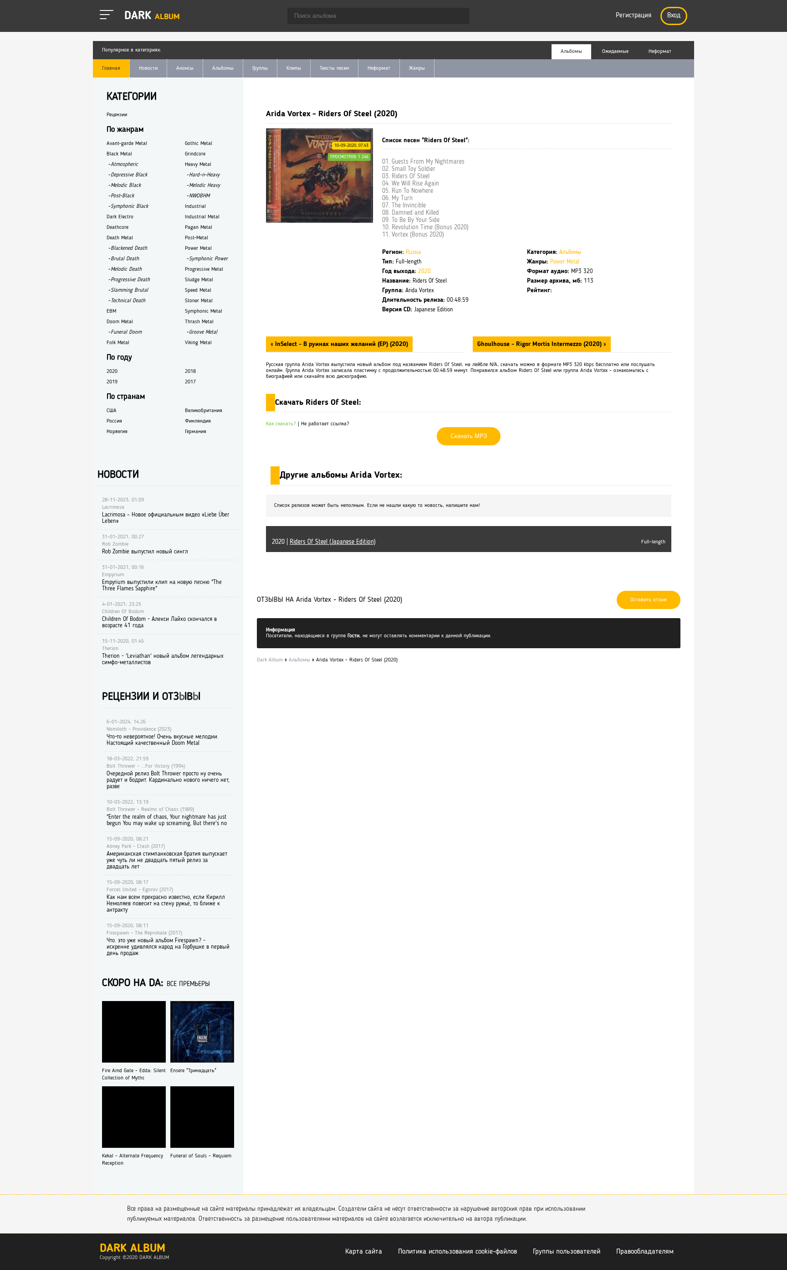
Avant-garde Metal (127, 143)
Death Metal (120, 238)
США (112, 410)
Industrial (195, 206)
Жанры (417, 68)
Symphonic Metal (203, 311)
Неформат (379, 68)
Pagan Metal (198, 227)
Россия (114, 421)
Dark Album (132, 1249)
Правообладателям (645, 1251)
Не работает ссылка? (325, 424)
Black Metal (119, 154)
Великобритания (203, 410)
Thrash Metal (199, 322)
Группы (260, 68)
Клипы (293, 68)
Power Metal (564, 262)
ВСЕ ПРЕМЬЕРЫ (188, 984)
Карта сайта (363, 1251)
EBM (111, 311)
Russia (413, 252)
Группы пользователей (566, 1251)
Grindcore (195, 154)
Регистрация (633, 15)
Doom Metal (120, 322)
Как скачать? (281, 424)
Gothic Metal (198, 143)
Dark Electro (120, 217)
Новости (148, 68)
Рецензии (117, 115)
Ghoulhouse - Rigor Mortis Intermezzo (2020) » (541, 344)
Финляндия (198, 421)
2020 (424, 271)
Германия (195, 431)
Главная (111, 68)
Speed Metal (198, 290)
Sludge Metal (199, 280)
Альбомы (223, 68)
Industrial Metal (202, 217)
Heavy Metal (198, 164)
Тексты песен (334, 68)
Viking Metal (198, 343)
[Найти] (458, 17)
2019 (112, 382)
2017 (190, 382)
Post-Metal (196, 238)
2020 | (324, 542)
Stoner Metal (199, 301)
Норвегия (117, 431)
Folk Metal (118, 343)
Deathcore (117, 227)
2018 (190, 371)
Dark (152, 16)
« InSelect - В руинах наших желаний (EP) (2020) (339, 344)
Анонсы (185, 68)
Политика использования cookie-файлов (457, 1251)
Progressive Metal (204, 269)
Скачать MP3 (468, 436)
